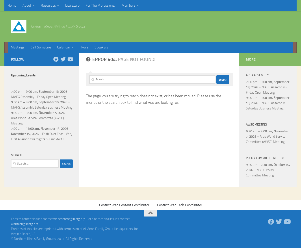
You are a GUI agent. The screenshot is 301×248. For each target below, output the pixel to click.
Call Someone (41, 47)
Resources (48, 5)
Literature (72, 5)
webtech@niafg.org (24, 224)
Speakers (101, 47)
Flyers (84, 47)
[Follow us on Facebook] (56, 59)
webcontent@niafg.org (69, 219)
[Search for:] (152, 79)
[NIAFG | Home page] (18, 26)
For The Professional (100, 5)
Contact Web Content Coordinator (124, 205)
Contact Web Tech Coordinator (179, 205)
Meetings (17, 47)
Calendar (63, 47)
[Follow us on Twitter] (63, 59)
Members (128, 5)
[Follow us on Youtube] (70, 59)
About (26, 5)
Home (11, 5)
